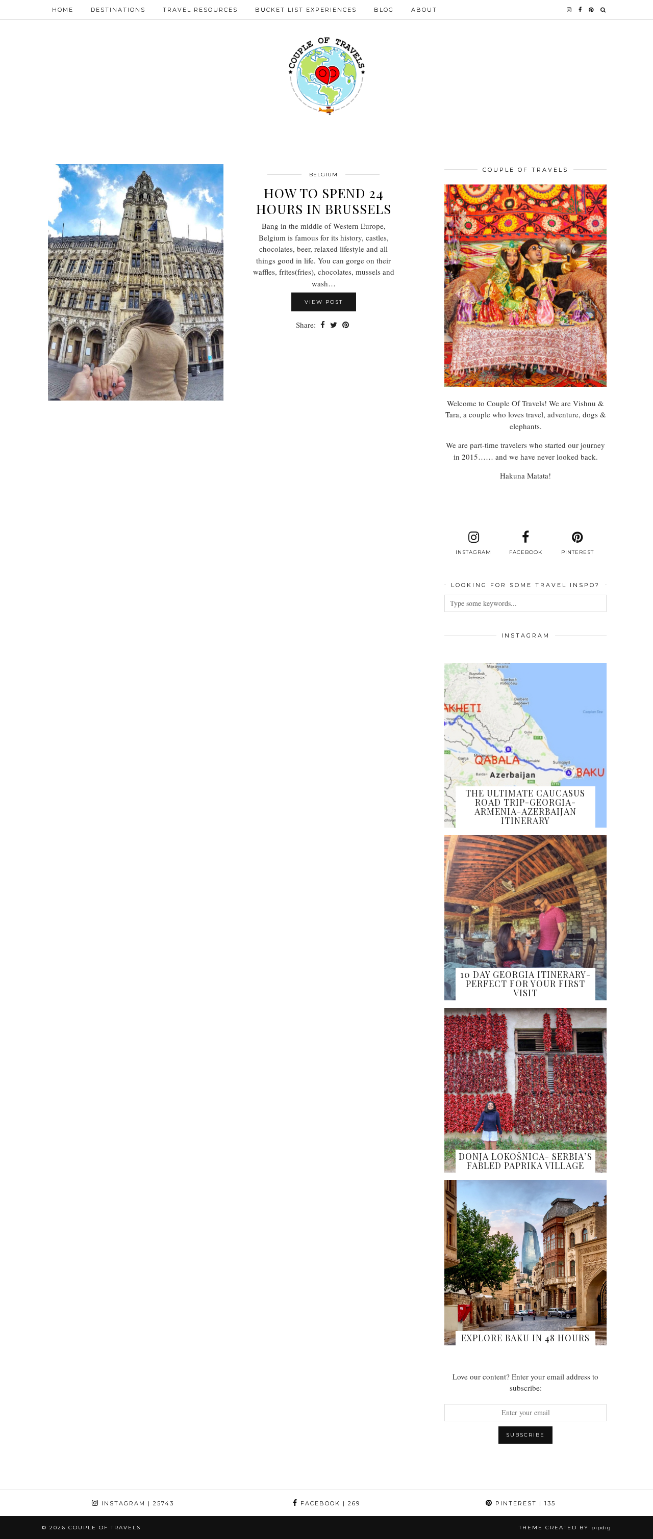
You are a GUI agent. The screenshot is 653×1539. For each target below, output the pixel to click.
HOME (62, 9)
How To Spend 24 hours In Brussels (323, 201)
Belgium (323, 174)
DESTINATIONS (118, 9)
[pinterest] (591, 9)
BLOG (384, 9)
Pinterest (524, 1503)
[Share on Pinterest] (345, 325)
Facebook (329, 1503)
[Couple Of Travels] (326, 76)
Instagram (136, 1503)
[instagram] (569, 9)
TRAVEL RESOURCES (200, 9)
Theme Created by (565, 1527)
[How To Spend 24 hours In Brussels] (135, 282)
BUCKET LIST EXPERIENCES (306, 9)
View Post (324, 302)
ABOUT (424, 9)
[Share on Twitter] (334, 325)
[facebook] (581, 9)
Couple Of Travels (104, 1527)
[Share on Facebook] (323, 325)
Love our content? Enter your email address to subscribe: (525, 1382)
